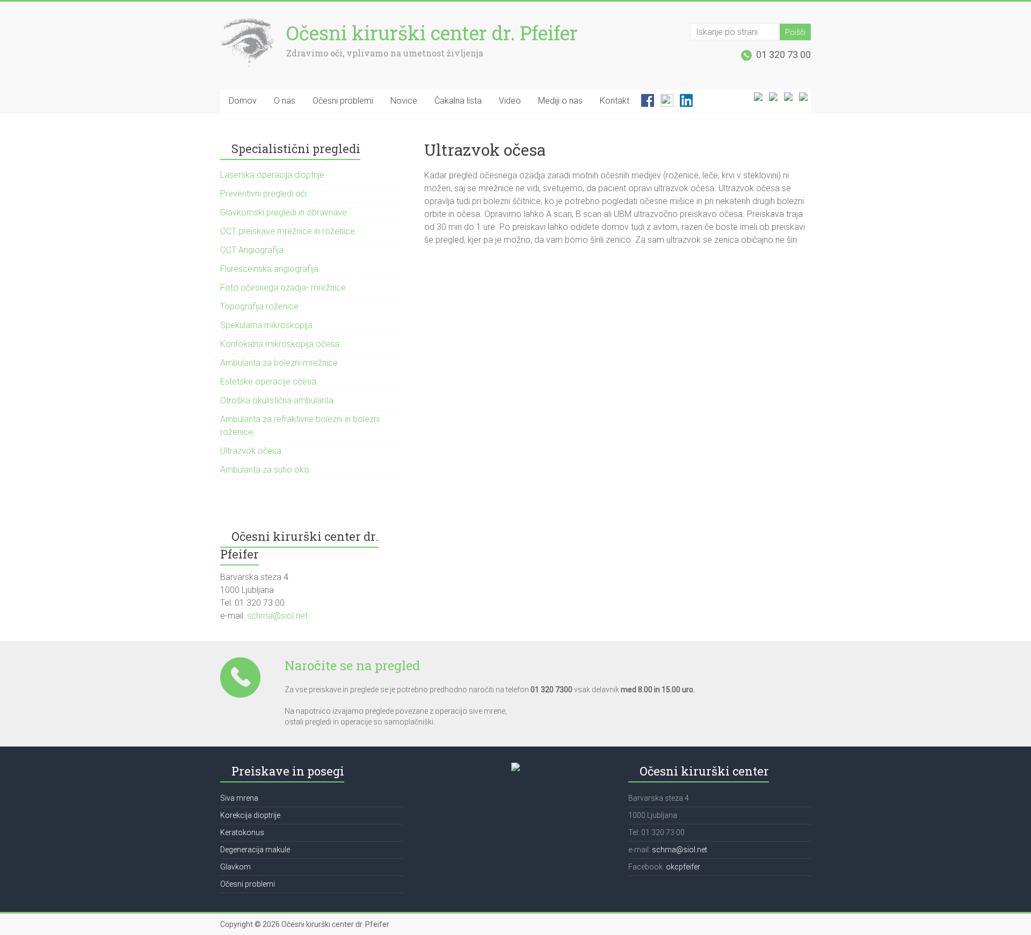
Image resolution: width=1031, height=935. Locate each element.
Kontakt (614, 101)
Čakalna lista (458, 101)
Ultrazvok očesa (250, 451)
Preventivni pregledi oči (263, 194)
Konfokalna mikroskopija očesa (279, 344)
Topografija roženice (259, 306)
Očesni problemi (343, 101)
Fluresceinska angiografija (269, 269)
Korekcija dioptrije (250, 815)
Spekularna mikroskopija (266, 325)
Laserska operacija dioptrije (272, 175)
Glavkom (235, 866)
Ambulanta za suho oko (264, 470)
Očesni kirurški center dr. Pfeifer (432, 33)
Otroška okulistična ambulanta (276, 400)
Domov (243, 101)
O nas (284, 101)
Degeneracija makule (255, 849)
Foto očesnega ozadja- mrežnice (283, 287)
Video (510, 101)
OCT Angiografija (252, 250)
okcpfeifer (683, 866)
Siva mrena (239, 798)
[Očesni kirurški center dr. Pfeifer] (247, 23)
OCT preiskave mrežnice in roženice (287, 231)
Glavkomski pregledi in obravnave (283, 212)
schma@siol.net (276, 616)
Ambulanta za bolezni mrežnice (279, 363)
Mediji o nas (560, 101)
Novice (403, 101)
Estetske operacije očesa (268, 381)
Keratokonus (242, 832)
